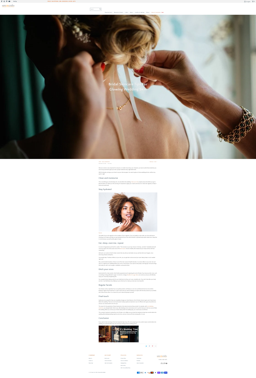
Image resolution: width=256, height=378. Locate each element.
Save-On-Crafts (95, 372)
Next (155, 161)
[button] (109, 12)
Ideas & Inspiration (140, 363)
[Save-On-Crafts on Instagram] (4, 1)
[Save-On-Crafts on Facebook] (2, 1)
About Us (90, 358)
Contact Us (91, 360)
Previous (151, 161)
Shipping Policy (123, 363)
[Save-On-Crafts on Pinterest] (7, 1)
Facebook (138, 360)
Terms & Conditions (124, 360)
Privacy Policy (123, 358)
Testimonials (139, 358)
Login (248, 1)
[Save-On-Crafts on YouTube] (9, 1)
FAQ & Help (91, 363)
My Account (107, 358)
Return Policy (123, 365)
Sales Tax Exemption (108, 363)
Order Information (108, 360)
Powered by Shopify (101, 372)
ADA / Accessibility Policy (125, 367)
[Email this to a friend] (155, 346)
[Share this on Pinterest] (152, 346)
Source (100, 233)
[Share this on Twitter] (146, 346)
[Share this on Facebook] (149, 346)
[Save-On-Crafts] (8, 5)
